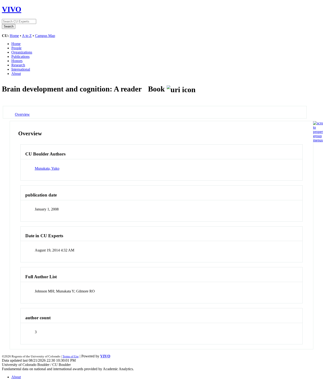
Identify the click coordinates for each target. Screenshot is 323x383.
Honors (16, 61)
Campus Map (45, 36)
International (20, 69)
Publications (20, 57)
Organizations (21, 52)
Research (18, 65)
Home (14, 36)
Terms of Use (70, 356)
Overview (22, 114)
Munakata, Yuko (47, 168)
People (16, 48)
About (16, 74)
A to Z (27, 36)
